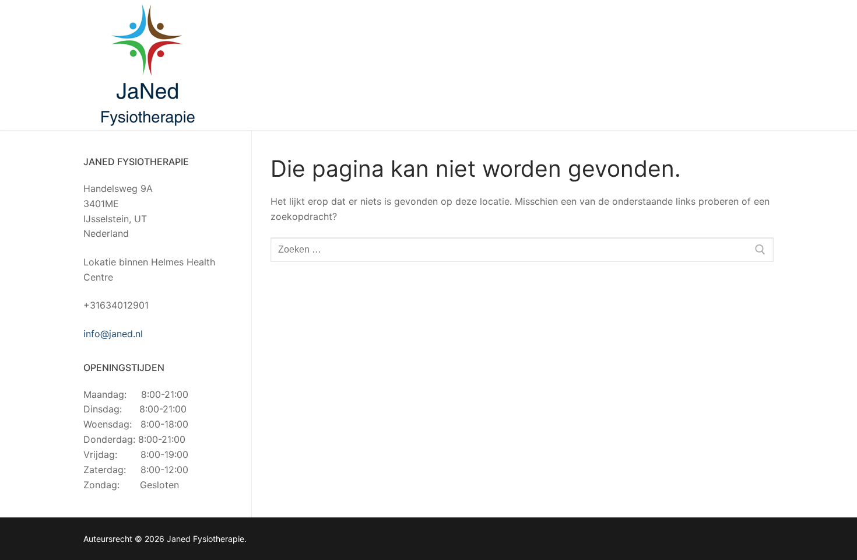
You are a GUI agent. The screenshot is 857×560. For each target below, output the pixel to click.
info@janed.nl (113, 334)
